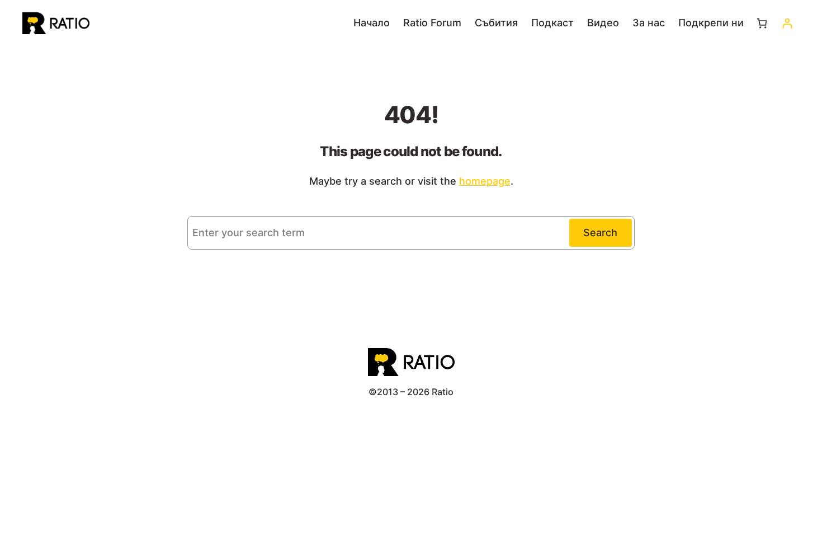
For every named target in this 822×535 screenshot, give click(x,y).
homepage (485, 181)
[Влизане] (787, 23)
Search (600, 232)
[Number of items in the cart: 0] (761, 23)
